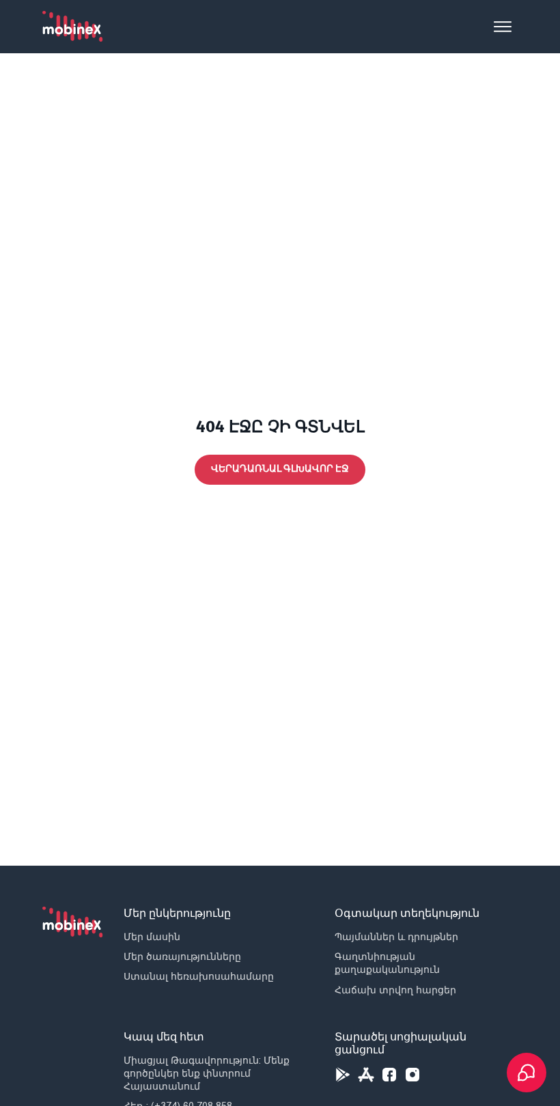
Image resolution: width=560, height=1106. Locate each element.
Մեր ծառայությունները (182, 956)
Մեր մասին (152, 936)
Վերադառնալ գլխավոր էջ (280, 468)
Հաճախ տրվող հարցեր (395, 989)
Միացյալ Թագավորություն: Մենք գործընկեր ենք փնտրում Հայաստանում (207, 1073)
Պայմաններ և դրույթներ (396, 936)
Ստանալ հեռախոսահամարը (199, 976)
